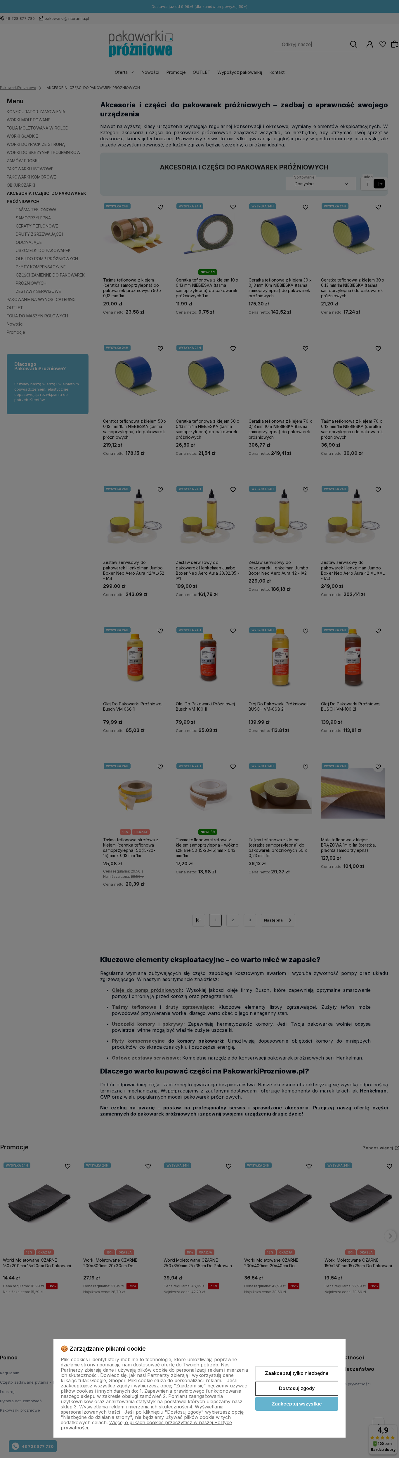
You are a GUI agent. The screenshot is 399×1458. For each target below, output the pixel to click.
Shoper (117, 1380)
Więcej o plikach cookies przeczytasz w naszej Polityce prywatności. (146, 1425)
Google (98, 1380)
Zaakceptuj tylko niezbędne (297, 1373)
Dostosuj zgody (297, 1388)
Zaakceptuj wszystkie (297, 1404)
